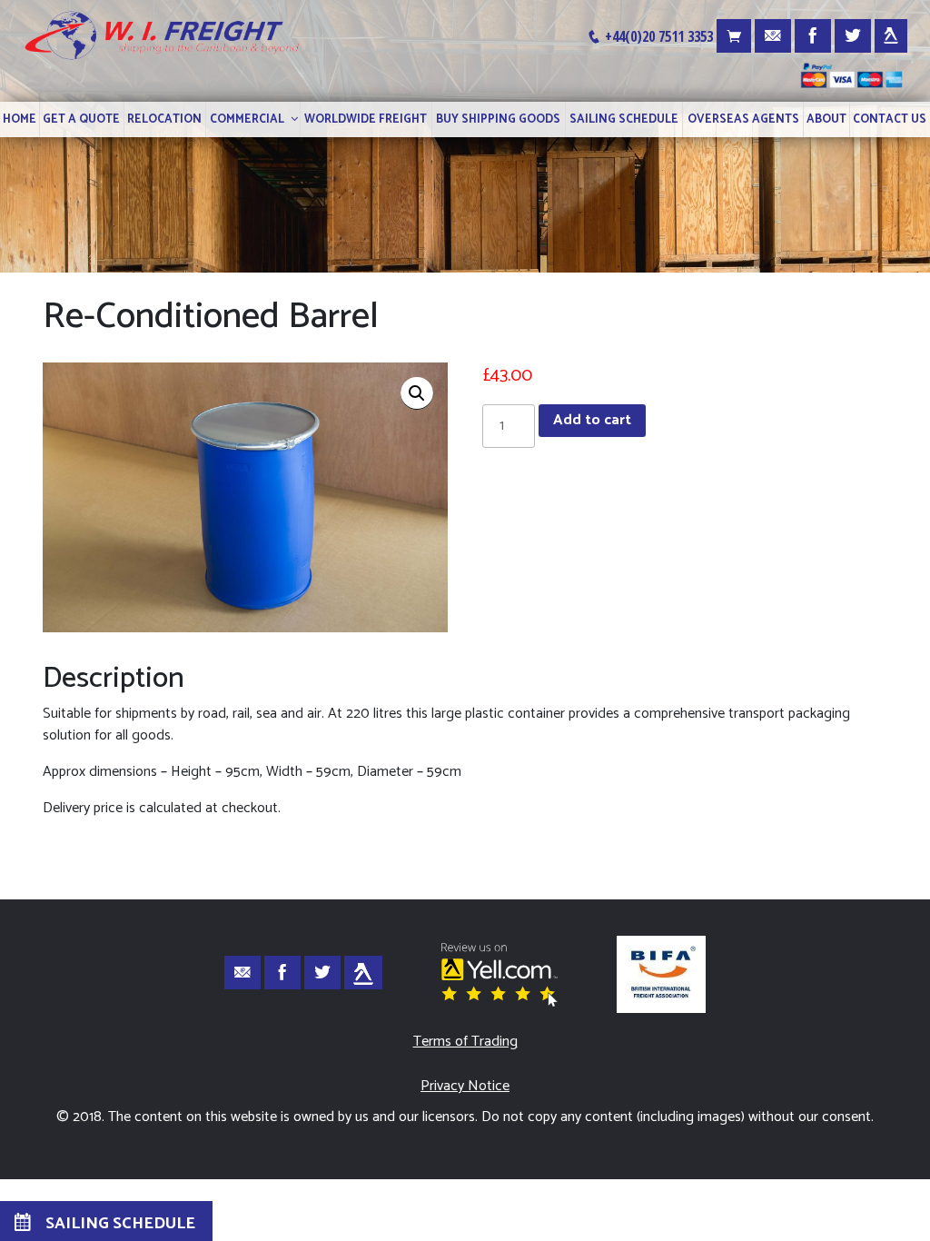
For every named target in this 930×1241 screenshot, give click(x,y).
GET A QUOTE (81, 119)
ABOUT (826, 119)
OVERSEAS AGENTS (743, 119)
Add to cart (592, 420)
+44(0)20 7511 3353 (657, 36)
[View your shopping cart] (734, 36)
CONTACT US (889, 119)
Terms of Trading (465, 1041)
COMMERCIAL (247, 119)
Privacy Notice (465, 1086)
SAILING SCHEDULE (623, 119)
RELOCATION (164, 119)
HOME (19, 119)
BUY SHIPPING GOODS (498, 119)
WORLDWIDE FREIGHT (365, 119)
